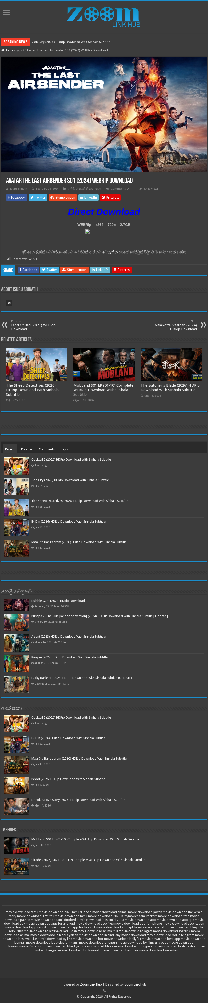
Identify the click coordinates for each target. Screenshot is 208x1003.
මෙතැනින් (110, 252)
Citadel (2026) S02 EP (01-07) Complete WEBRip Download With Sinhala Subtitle (88, 860)
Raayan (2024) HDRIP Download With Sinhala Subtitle (69, 657)
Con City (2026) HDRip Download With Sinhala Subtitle (71, 42)
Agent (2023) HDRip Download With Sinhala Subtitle (68, 636)
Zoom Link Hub (91, 984)
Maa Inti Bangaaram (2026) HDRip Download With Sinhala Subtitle (79, 542)
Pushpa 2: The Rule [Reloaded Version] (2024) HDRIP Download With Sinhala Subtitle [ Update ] (99, 616)
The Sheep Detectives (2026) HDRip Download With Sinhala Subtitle (32, 390)
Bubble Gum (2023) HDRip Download (58, 601)
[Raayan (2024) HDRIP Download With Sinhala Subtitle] (16, 663)
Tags (64, 449)
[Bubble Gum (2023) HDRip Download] (16, 605)
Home (8, 50)
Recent (10, 449)
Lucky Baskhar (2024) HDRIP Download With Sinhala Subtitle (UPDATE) (81, 678)
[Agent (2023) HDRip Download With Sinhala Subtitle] (16, 643)
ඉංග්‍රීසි (20, 50)
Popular (26, 449)
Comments (47, 449)
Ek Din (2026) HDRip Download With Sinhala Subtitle (68, 521)
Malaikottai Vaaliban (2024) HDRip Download (175, 325)
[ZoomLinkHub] (104, 16)
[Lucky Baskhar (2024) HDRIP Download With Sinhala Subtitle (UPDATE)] (16, 684)
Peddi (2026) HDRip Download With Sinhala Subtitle (68, 779)
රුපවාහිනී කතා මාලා (88, 188)
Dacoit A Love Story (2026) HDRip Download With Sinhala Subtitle (78, 800)
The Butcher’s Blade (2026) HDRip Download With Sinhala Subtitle (170, 387)
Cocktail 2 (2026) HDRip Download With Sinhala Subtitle (71, 459)
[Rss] (104, 991)
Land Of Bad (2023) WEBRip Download (33, 325)
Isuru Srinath (18, 188)
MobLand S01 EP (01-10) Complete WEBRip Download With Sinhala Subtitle (103, 390)
